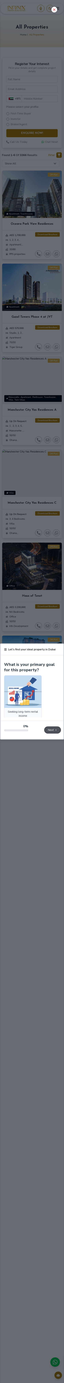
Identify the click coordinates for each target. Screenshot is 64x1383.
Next (51, 730)
